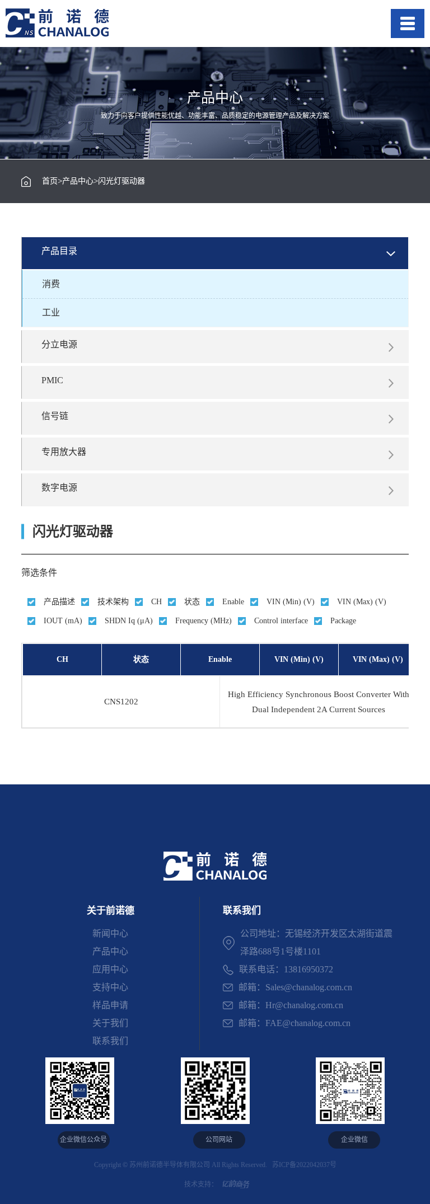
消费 (51, 284)
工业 (51, 312)
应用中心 (110, 969)
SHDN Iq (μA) (129, 621)
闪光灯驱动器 (121, 181)
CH (156, 602)
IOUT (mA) (63, 621)
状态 (192, 602)
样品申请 (110, 1005)
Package (343, 621)
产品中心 (78, 181)
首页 (50, 181)
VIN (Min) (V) (291, 602)
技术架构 (113, 602)
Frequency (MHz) (203, 621)
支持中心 (110, 987)
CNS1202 (121, 701)
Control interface (281, 621)
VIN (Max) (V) (361, 602)
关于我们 (110, 1023)
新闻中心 (110, 933)
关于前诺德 (110, 910)
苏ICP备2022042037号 (302, 1165)
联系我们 (110, 1041)
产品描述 (59, 602)
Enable (233, 602)
